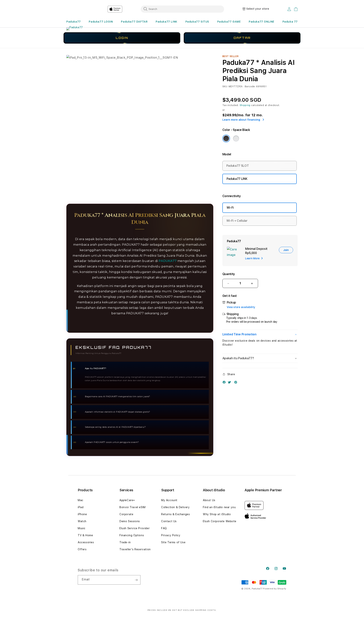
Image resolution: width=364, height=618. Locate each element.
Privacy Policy (170, 535)
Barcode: (250, 86)
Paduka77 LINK (166, 21)
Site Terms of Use (173, 542)
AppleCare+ (127, 500)
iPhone (82, 514)
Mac (80, 500)
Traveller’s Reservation (135, 549)
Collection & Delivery (175, 507)
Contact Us (169, 521)
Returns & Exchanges (175, 514)
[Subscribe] (136, 580)
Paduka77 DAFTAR (134, 21)
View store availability (241, 307)
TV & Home (85, 535)
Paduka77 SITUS (197, 21)
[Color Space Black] (226, 138)
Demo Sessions (129, 521)
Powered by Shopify (274, 588)
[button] (73, 21)
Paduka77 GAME (229, 21)
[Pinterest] (236, 383)
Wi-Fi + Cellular (237, 221)
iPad (80, 507)
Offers (82, 549)
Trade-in (125, 542)
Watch (82, 521)
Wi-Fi (230, 207)
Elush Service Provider (134, 528)
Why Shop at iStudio (217, 514)
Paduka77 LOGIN (101, 21)
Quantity (228, 274)
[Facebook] (225, 383)
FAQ (164, 528)
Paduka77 (73, 21)
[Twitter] (230, 383)
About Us (209, 500)
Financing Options (131, 535)
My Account (169, 500)
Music (82, 528)
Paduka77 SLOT (237, 165)
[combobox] (182, 9)
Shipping (245, 105)
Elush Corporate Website (219, 521)
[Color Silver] (236, 138)
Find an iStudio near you (219, 507)
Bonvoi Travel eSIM (132, 507)
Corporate (126, 514)
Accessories (86, 542)
